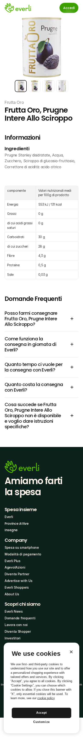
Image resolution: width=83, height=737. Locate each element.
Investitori (13, 638)
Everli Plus (13, 561)
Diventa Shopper (18, 631)
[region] (41, 688)
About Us (12, 594)
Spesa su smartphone (22, 547)
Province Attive (17, 523)
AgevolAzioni (15, 567)
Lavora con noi (16, 625)
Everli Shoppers (17, 587)
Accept (41, 712)
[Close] (71, 652)
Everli (9, 517)
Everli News (14, 611)
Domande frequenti (20, 618)
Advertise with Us (18, 581)
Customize (41, 722)
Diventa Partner (17, 574)
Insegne (11, 530)
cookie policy (46, 698)
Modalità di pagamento (23, 554)
